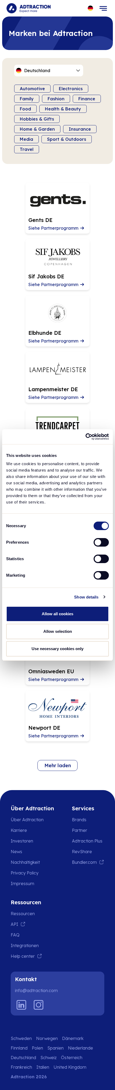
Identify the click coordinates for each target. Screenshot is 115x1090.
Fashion (56, 98)
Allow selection (57, 631)
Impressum (22, 883)
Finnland (19, 1048)
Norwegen (47, 1038)
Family (27, 98)
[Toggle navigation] (103, 8)
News (16, 851)
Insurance (80, 129)
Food (25, 109)
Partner (79, 830)
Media (26, 139)
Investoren (22, 841)
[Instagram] (38, 1004)
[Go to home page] (28, 8)
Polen (37, 1048)
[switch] (101, 542)
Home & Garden (37, 129)
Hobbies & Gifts (37, 119)
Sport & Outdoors (66, 139)
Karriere (19, 830)
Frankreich (21, 1067)
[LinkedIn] (21, 1004)
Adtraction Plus (87, 841)
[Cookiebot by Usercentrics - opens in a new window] (85, 436)
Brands (79, 819)
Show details (86, 597)
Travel (26, 149)
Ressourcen (23, 913)
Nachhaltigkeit (25, 862)
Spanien (55, 1048)
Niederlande (80, 1048)
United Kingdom (69, 1067)
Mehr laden (57, 765)
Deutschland (23, 1057)
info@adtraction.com (36, 990)
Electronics (71, 88)
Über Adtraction (27, 819)
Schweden (21, 1038)
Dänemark (72, 1038)
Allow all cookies (57, 614)
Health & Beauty (63, 109)
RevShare (82, 851)
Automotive (32, 88)
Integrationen (25, 945)
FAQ (15, 935)
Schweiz (48, 1057)
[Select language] (90, 8)
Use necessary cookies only (57, 648)
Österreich (71, 1057)
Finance (86, 98)
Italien (42, 1067)
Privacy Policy (25, 873)
